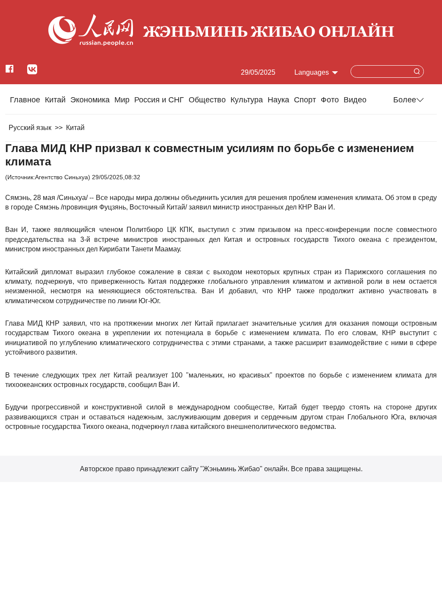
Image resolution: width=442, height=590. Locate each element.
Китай (55, 99)
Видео (355, 99)
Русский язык (30, 127)
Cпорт (305, 99)
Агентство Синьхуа (61, 177)
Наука (278, 99)
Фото (330, 99)
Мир (121, 99)
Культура (246, 99)
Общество (207, 99)
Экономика (90, 99)
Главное (25, 99)
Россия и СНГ (159, 99)
